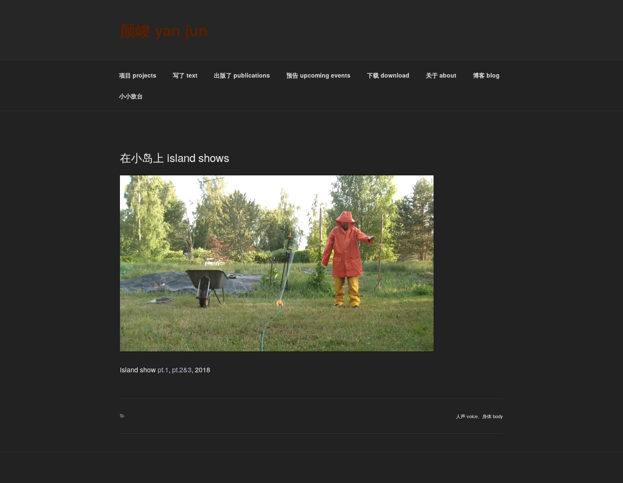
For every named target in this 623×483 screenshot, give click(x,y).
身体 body (492, 416)
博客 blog (486, 75)
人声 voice (467, 416)
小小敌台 (131, 96)
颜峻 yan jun (164, 30)
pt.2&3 (182, 369)
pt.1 (163, 369)
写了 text (185, 75)
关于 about (441, 75)
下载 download (388, 75)
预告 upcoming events (318, 75)
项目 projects (137, 75)
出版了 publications (242, 75)
